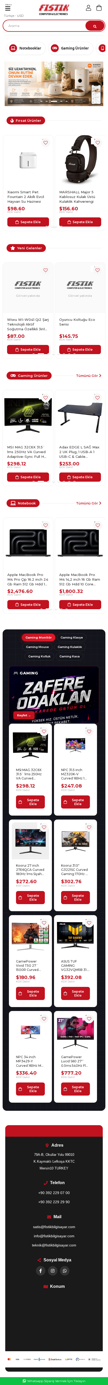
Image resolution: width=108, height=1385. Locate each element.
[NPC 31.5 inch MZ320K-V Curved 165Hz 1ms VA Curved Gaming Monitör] (75, 704)
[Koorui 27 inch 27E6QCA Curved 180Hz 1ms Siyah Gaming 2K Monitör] (30, 800)
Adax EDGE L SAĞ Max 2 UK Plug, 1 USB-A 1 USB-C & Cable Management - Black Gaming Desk (79, 411)
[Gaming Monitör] (54, 654)
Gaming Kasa (70, 616)
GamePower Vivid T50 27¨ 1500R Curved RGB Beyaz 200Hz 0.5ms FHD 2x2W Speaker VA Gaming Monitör (29, 925)
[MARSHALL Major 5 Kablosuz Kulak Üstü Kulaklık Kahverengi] (28, 120)
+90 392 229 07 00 (54, 1152)
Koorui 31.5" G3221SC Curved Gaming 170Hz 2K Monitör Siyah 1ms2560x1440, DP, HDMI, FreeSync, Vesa (75, 829)
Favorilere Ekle (45, 102)
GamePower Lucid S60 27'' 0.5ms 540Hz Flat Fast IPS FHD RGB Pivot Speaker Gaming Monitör (75, 1020)
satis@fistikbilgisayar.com (54, 1186)
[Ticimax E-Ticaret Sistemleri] (54, 1340)
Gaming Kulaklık (70, 606)
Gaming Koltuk (39, 616)
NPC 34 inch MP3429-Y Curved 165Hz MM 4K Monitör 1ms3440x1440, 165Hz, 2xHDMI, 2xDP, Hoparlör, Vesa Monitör (30, 1020)
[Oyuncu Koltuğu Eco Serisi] (80, 247)
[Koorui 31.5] (75, 800)
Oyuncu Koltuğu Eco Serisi (77, 281)
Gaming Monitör (38, 597)
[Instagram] (52, 1230)
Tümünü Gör (87, 335)
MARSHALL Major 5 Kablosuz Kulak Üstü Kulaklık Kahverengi (25, 156)
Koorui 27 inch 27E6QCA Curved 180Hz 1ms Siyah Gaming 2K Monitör (30, 829)
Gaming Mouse (37, 606)
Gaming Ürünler (75, 48)
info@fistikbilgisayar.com (54, 1195)
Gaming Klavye (72, 597)
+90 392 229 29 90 (54, 1161)
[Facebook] (40, 1230)
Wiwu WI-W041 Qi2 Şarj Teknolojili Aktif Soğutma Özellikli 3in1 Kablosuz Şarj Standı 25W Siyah (28, 284)
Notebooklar (30, 48)
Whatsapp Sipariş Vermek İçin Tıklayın (56, 1381)
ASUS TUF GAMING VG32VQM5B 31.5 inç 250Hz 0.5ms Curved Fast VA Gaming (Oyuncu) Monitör (75, 925)
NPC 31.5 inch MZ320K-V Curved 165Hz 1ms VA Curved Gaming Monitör (75, 733)
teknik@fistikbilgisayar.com (54, 1204)
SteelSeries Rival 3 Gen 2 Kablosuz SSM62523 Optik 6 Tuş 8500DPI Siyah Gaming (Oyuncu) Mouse (79, 156)
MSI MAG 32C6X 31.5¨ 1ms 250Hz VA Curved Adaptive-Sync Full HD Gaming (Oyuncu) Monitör (27, 411)
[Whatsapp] (64, 1230)
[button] (41, 60)
